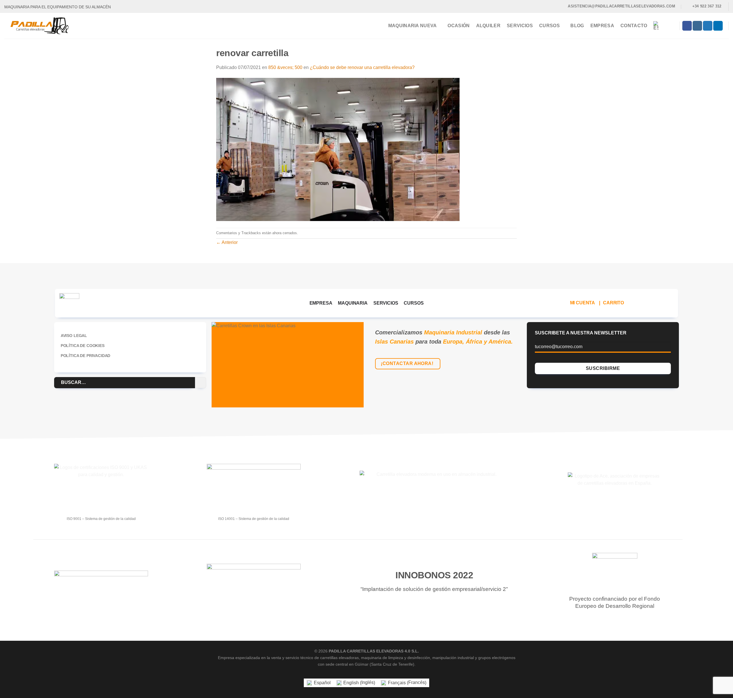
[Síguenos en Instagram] (697, 26)
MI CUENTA (582, 302)
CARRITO (613, 302)
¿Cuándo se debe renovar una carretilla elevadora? (362, 67)
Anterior (227, 242)
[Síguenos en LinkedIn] (718, 26)
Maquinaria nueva (412, 25)
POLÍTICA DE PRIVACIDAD (85, 355)
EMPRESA (321, 303)
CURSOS (413, 303)
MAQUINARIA (352, 303)
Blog (577, 25)
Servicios (520, 25)
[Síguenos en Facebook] (687, 26)
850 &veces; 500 (285, 67)
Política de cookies (83, 345)
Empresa (602, 25)
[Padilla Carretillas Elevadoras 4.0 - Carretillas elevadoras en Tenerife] (43, 26)
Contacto (633, 25)
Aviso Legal (74, 335)
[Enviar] (200, 382)
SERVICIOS (385, 303)
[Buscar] (671, 25)
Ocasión (459, 25)
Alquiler (488, 25)
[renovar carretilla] (338, 149)
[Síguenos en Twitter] (707, 26)
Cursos (549, 25)
